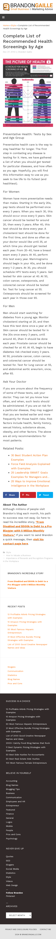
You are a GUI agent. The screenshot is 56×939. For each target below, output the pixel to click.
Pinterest (10, 896)
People (9, 830)
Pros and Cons (15, 683)
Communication (15, 671)
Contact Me (45, 929)
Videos (9, 881)
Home (6, 25)
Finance (10, 814)
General (10, 818)
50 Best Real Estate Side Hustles (23, 759)
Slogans (12, 667)
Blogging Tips (13, 789)
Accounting (11, 781)
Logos (9, 822)
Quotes (9, 856)
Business (10, 793)
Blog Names (14, 679)
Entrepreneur (12, 805)
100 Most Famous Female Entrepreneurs (26, 763)
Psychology (11, 838)
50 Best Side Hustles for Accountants (25, 754)
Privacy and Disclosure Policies (21, 929)
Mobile (9, 826)
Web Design (12, 885)
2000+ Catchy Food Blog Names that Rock (28, 743)
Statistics (12, 675)
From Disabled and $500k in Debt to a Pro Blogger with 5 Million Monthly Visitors (28, 584)
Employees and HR (15, 801)
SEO (8, 860)
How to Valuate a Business (18, 555)
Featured (10, 810)
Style (13, 25)
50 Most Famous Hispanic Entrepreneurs (26, 724)
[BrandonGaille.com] (28, 6)
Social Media (12, 869)
